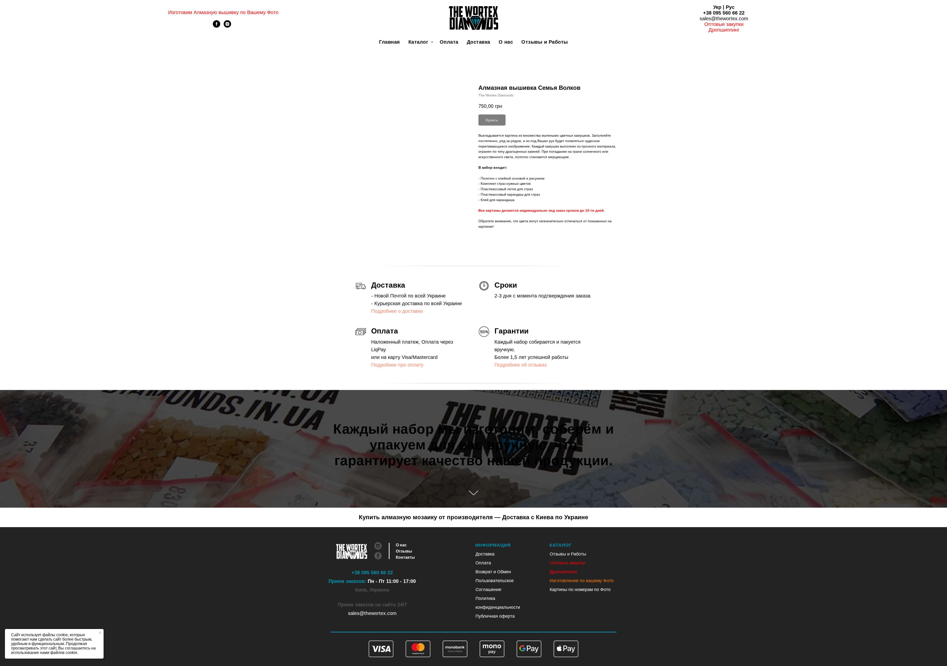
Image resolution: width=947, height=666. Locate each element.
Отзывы (404, 551)
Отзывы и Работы (544, 42)
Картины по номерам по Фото (580, 589)
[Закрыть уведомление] (99, 632)
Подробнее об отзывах (520, 365)
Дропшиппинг (564, 571)
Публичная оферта (495, 616)
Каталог (419, 42)
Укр (717, 7)
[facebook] (216, 26)
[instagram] (227, 26)
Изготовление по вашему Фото (582, 580)
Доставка (478, 42)
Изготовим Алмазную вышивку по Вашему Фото (223, 12)
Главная (389, 42)
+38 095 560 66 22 (724, 13)
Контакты (405, 557)
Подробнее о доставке (397, 311)
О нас (506, 42)
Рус (730, 7)
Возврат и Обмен (493, 571)
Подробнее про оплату (397, 365)
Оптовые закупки (724, 24)
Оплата (449, 42)
